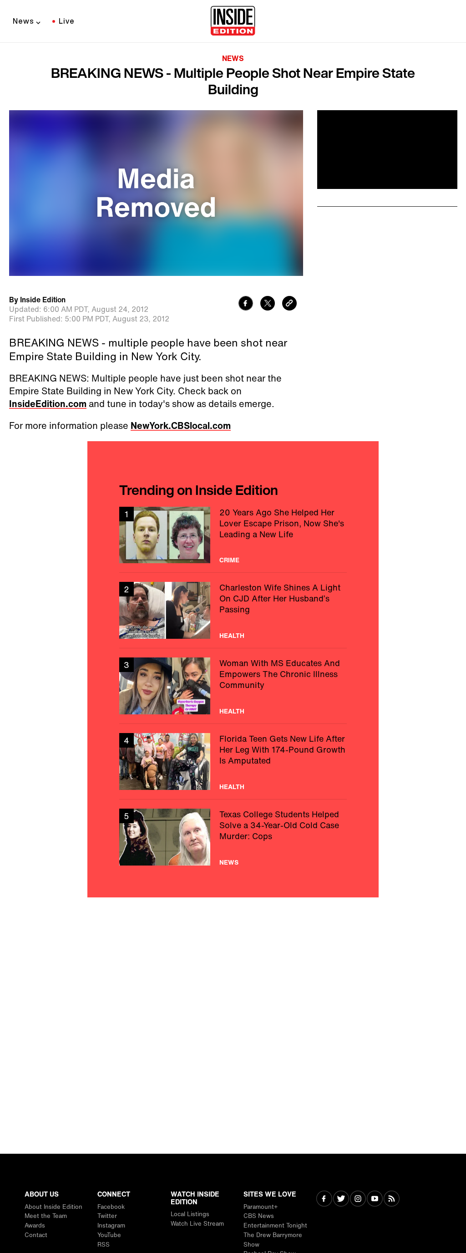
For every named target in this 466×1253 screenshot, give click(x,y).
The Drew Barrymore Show (272, 1240)
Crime (229, 560)
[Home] (233, 21)
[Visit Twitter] (341, 1199)
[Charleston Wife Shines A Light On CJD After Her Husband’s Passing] (233, 610)
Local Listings (190, 1214)
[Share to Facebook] (246, 304)
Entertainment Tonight (275, 1225)
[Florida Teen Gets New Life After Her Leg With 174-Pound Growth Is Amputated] (233, 761)
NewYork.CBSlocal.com (181, 425)
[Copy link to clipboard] (289, 304)
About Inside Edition (53, 1206)
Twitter (107, 1216)
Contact (36, 1235)
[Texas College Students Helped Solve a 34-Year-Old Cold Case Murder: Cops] (233, 837)
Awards (35, 1225)
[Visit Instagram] (358, 1199)
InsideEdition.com (47, 403)
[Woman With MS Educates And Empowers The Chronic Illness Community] (233, 685)
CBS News (258, 1216)
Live (67, 21)
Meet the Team (46, 1216)
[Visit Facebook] (324, 1199)
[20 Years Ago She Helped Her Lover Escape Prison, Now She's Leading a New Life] (233, 535)
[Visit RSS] (392, 1199)
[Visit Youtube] (375, 1199)
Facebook (111, 1206)
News (23, 21)
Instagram (111, 1225)
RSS (103, 1244)
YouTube (109, 1235)
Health (231, 635)
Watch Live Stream (197, 1223)
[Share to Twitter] (267, 304)
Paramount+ (260, 1206)
